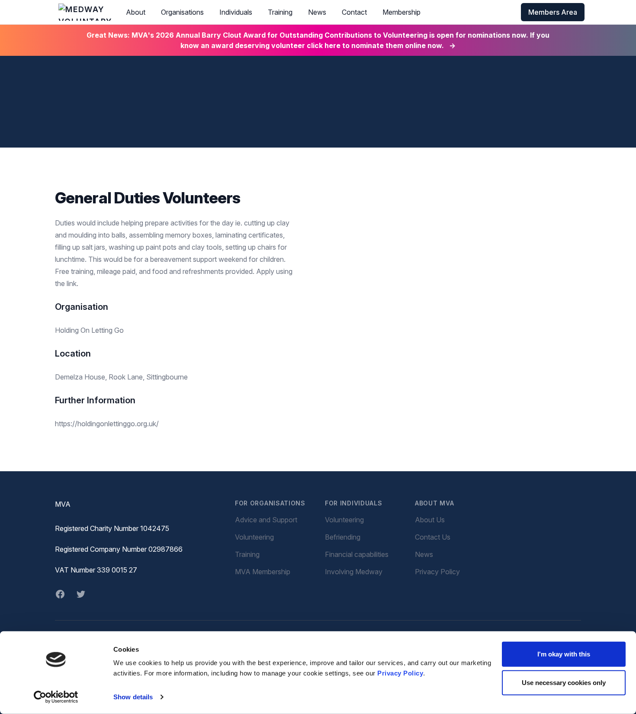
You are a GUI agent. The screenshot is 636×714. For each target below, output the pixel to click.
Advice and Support (266, 519)
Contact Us (432, 537)
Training (280, 12)
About (135, 12)
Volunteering (254, 537)
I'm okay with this (563, 654)
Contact (354, 12)
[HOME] (85, 12)
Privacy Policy (400, 673)
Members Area (552, 12)
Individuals (235, 12)
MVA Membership (262, 571)
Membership (401, 12)
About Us (430, 519)
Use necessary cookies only (564, 682)
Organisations (182, 12)
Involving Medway (353, 571)
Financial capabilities (357, 554)
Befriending (342, 537)
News (317, 12)
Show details (133, 697)
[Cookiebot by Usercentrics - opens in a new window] (56, 697)
